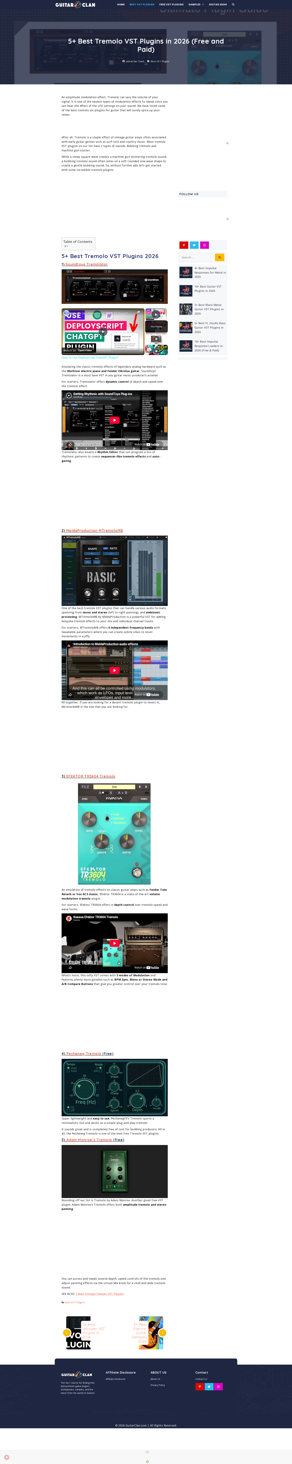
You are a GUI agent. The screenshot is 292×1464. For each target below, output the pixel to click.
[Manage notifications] (6, 1457)
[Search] (219, 257)
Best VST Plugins (142, 4)
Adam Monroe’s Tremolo (89, 1140)
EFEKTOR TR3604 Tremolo (90, 776)
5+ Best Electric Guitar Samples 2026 (139, 1332)
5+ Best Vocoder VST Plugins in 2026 (94, 1330)
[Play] (156, 339)
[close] (147, 1452)
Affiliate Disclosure (115, 1379)
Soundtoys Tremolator (87, 264)
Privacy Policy (158, 1385)
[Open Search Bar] (233, 4)
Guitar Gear (218, 4)
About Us (155, 1379)
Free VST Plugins (171, 4)
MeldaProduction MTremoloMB (94, 530)
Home (121, 4)
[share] (138, 312)
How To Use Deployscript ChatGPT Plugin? (99, 313)
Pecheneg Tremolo (83, 1053)
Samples (195, 4)
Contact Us (201, 1379)
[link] (66, 313)
